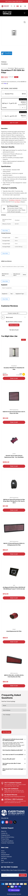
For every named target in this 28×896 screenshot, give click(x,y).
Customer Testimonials (7, 843)
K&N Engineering (14, 409)
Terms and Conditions (7, 841)
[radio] (14, 94)
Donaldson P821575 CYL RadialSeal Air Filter (14, 368)
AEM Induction (14, 673)
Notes (24, 274)
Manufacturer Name (5, 274)
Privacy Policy (5, 839)
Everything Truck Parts (16, 894)
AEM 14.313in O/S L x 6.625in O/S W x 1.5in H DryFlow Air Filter (14, 675)
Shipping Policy (5, 835)
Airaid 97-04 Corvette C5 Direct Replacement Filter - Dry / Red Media (14, 456)
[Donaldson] (6, 53)
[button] (17, 6)
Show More (5, 230)
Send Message (6, 732)
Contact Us (4, 833)
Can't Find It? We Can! (7, 862)
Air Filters (17, 202)
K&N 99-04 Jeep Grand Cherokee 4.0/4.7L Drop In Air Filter (14, 412)
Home (2, 851)
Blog (2, 860)
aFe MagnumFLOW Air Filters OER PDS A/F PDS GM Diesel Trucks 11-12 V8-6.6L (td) (14, 588)
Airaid (14, 453)
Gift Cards (4, 858)
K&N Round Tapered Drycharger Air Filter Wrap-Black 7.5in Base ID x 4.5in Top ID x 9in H (14, 501)
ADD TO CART (14, 123)
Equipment (5, 293)
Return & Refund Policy (7, 837)
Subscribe (23, 875)
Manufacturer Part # (16, 274)
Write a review (14, 325)
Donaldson (14, 365)
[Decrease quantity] (20, 108)
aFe (14, 585)
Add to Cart (14, 378)
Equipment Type (20, 293)
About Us (3, 831)
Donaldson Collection (15, 200)
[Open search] (2, 317)
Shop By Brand (5, 854)
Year (11, 293)
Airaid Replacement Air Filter (14, 631)
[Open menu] (25, 6)
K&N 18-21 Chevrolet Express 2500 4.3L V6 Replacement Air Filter (14, 544)
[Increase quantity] (25, 108)
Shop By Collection (6, 856)
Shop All (3, 852)
